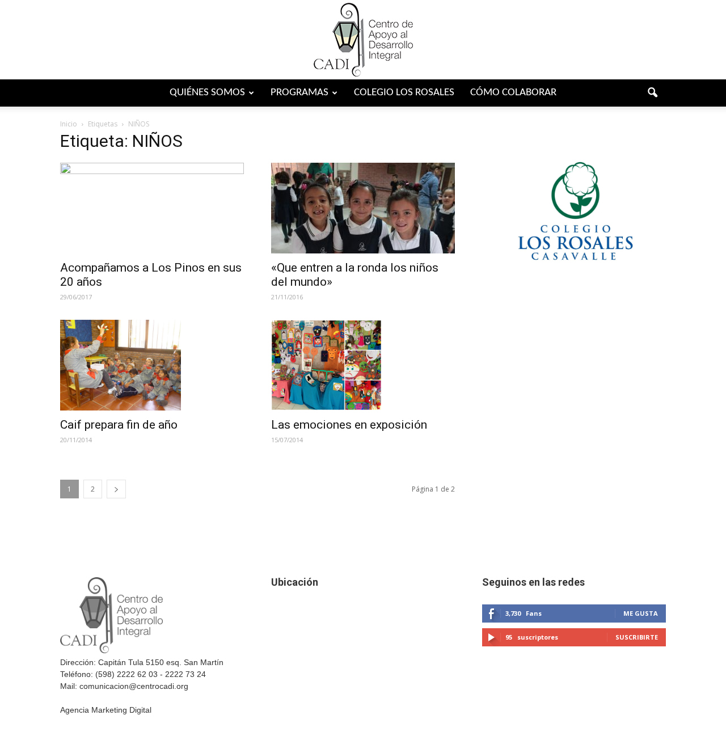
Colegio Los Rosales (404, 92)
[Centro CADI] (363, 39)
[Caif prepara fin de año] (152, 365)
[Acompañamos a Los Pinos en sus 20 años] (152, 208)
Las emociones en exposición (349, 424)
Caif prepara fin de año (119, 424)
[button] (652, 93)
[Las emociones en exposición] (363, 365)
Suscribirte (636, 637)
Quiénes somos (207, 92)
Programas (299, 92)
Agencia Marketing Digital (105, 709)
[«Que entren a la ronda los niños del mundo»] (363, 208)
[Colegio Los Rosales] (574, 284)
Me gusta (640, 613)
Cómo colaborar (513, 92)
